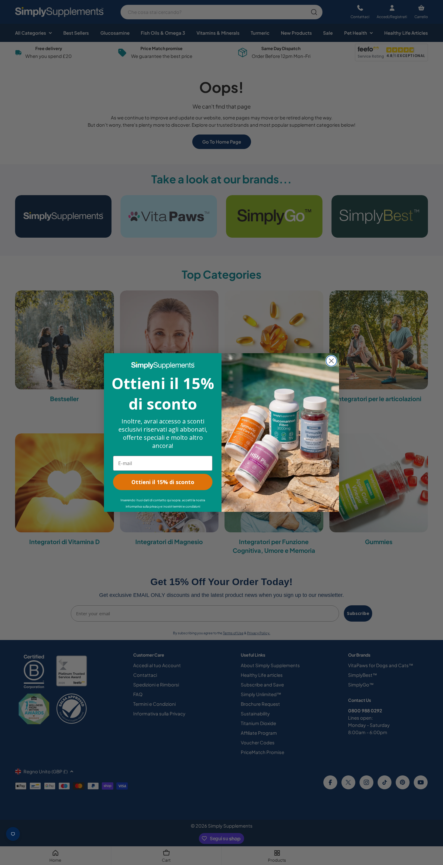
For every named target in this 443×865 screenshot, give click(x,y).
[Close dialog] (331, 361)
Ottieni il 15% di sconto (162, 482)
